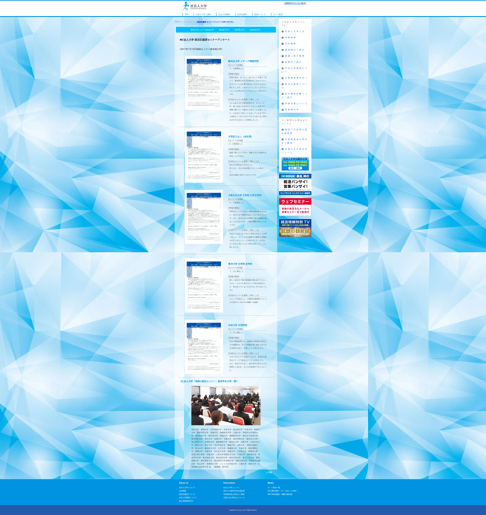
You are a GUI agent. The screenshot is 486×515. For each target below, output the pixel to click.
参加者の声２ (240, 29)
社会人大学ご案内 (203, 14)
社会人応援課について (188, 497)
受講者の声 (292, 109)
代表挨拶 (291, 37)
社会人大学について (187, 487)
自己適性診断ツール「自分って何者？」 (284, 490)
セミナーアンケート (188, 22)
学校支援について (296, 103)
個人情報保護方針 (186, 501)
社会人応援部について (295, 70)
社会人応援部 (224, 14)
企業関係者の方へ (296, 77)
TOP (186, 14)
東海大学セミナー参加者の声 (202, 29)
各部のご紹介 (293, 62)
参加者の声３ (224, 29)
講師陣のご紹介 (295, 49)
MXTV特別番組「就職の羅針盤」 (281, 494)
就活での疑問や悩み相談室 (295, 131)
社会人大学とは (295, 31)
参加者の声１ (255, 29)
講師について (260, 14)
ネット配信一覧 (274, 487)
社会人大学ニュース (231, 487)
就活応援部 (242, 14)
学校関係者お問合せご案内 (295, 141)
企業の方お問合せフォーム (295, 151)
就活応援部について (295, 86)
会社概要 (291, 43)
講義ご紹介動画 (295, 55)
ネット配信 (278, 14)
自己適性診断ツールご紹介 (295, 95)
